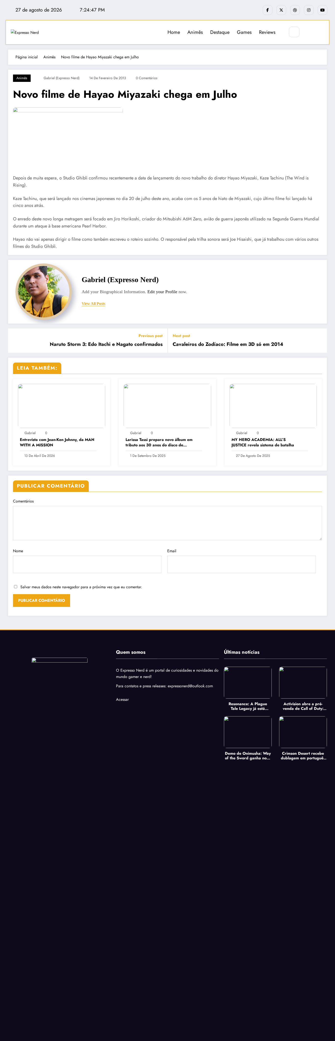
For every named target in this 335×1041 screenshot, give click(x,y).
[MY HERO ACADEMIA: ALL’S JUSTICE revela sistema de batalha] (273, 405)
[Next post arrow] (320, 340)
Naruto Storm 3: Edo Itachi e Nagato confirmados (106, 344)
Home (174, 32)
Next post (181, 335)
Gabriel (30, 432)
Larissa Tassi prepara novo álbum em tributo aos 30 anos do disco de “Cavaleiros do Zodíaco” (159, 442)
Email (171, 551)
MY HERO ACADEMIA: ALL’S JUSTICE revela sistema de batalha (263, 442)
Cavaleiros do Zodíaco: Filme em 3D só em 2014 (228, 344)
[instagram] (309, 10)
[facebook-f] (267, 10)
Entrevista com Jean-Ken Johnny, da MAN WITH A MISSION (57, 442)
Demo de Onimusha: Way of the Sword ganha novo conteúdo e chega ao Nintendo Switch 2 (248, 755)
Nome (18, 551)
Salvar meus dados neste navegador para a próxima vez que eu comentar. (81, 587)
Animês (195, 32)
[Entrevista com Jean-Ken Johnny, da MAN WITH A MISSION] (61, 405)
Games (244, 32)
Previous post (151, 335)
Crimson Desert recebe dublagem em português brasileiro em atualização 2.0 (303, 755)
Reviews (267, 32)
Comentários (23, 501)
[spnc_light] (309, 32)
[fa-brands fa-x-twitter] (281, 10)
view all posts (93, 303)
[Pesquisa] (294, 32)
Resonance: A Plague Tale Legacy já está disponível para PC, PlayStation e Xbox (248, 706)
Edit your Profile (162, 291)
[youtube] (322, 10)
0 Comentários (146, 77)
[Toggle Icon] (320, 32)
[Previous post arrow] (15, 340)
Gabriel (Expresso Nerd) (61, 77)
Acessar (122, 699)
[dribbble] (295, 10)
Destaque (220, 32)
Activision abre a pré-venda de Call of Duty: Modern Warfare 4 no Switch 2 (303, 706)
